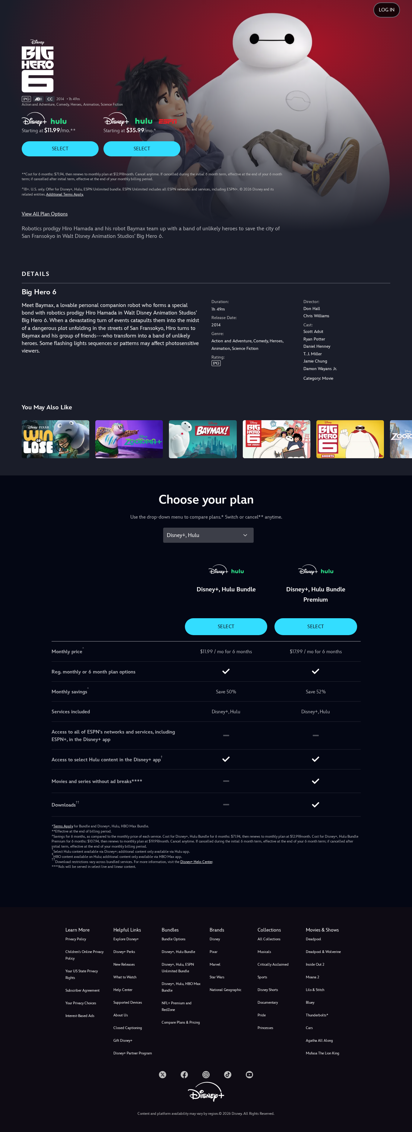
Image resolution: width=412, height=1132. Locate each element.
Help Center (122, 990)
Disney (215, 939)
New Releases (124, 964)
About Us (120, 1015)
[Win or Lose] (55, 439)
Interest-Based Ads (79, 1016)
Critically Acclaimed (273, 964)
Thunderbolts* (317, 1015)
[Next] (400, 438)
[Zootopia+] (129, 439)
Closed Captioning (127, 1028)
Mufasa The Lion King (322, 1053)
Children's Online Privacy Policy (84, 955)
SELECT (60, 149)
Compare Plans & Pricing (181, 1022)
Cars (309, 1028)
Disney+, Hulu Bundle (178, 952)
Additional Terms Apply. (65, 194)
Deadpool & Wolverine (323, 952)
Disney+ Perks (124, 952)
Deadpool (313, 939)
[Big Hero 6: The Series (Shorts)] (350, 439)
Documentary (268, 1002)
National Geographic (225, 990)
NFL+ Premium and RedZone (177, 1006)
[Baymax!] (202, 439)
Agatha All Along (319, 1040)
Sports (262, 977)
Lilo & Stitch (315, 990)
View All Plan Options (45, 214)
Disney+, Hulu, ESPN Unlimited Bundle (178, 967)
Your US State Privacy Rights (81, 974)
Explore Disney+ (126, 939)
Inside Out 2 (315, 964)
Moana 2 (312, 977)
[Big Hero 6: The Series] (276, 439)
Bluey (310, 1002)
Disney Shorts (268, 990)
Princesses (265, 1028)
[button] (133, 930)
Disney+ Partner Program (132, 1053)
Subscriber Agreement (82, 990)
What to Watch (124, 977)
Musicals (264, 952)
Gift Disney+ (122, 1040)
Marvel (215, 964)
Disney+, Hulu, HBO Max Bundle (181, 987)
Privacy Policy (75, 939)
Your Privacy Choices (80, 1003)
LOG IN (387, 10)
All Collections (269, 939)
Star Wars (217, 977)
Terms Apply (63, 826)
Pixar (213, 952)
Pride (262, 1015)
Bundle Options (173, 939)
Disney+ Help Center (196, 862)
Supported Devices (127, 1002)
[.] (162, 1074)
